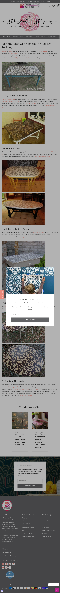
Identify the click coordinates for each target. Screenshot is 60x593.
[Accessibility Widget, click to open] (2, 591)
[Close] (51, 269)
